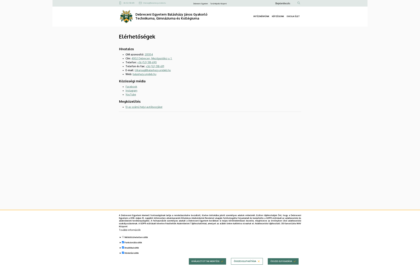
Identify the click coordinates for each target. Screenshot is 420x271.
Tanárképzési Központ (218, 4)
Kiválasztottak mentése (205, 261)
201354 (149, 54)
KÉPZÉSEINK (278, 16)
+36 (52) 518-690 (128, 3)
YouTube (131, 94)
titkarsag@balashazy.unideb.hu (154, 3)
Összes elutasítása (245, 261)
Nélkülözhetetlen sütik (136, 237)
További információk (130, 230)
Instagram (131, 90)
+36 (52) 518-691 (155, 66)
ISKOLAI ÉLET (293, 16)
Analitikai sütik (132, 248)
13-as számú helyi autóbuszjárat (144, 107)
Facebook (131, 86)
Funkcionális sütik (133, 242)
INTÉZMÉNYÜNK (261, 16)
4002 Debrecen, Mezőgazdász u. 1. (151, 58)
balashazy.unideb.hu (144, 74)
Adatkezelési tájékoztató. (268, 223)
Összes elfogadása (281, 261)
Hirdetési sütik (132, 253)
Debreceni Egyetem (200, 4)
